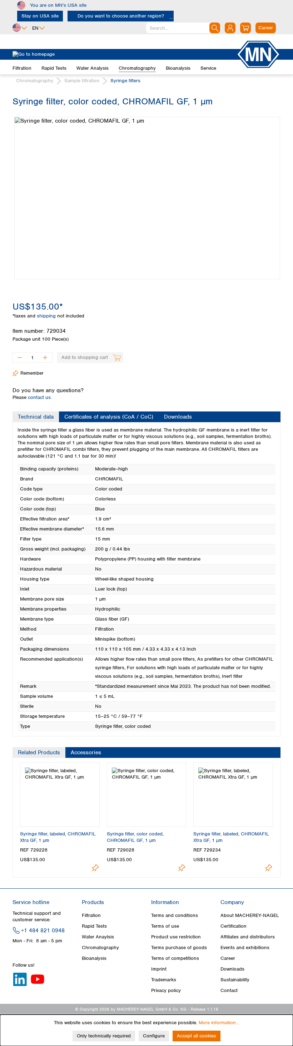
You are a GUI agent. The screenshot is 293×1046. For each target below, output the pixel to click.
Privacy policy (166, 990)
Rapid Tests (94, 926)
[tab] (36, 416)
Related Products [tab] (39, 752)
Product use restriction (176, 937)
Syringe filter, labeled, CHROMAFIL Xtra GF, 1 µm (58, 837)
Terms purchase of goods (179, 947)
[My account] (230, 28)
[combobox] (183, 28)
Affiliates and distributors (247, 937)
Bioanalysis (94, 958)
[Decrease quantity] (19, 357)
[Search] (214, 28)
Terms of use (165, 926)
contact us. (40, 397)
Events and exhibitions (244, 947)
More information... (219, 1023)
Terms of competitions (175, 958)
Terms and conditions (174, 915)
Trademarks (163, 980)
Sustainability (234, 980)
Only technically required (104, 1036)
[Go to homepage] (124, 54)
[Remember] (95, 867)
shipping (47, 316)
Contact (229, 990)
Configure (154, 1036)
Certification (233, 926)
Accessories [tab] (86, 752)
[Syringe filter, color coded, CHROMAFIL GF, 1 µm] (147, 198)
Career (227, 958)
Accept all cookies (196, 1036)
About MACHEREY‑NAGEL (249, 915)
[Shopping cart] (245, 28)
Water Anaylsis (98, 937)
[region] (146, 192)
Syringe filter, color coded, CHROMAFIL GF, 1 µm (135, 837)
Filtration (91, 915)
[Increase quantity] (45, 357)
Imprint (159, 969)
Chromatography (100, 947)
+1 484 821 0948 (43, 930)
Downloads (232, 969)
